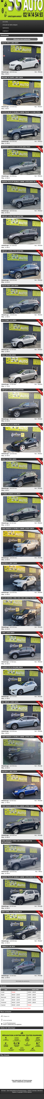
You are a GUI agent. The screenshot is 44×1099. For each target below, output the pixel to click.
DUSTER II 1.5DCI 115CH (9, 563)
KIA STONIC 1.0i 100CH (9, 320)
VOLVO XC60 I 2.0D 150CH (10, 286)
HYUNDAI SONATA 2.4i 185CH (11, 494)
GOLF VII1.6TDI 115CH (9, 355)
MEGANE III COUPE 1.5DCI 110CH (12, 77)
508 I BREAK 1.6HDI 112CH (10, 702)
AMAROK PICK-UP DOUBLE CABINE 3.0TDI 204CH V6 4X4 (20, 877)
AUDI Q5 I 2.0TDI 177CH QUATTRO (12, 251)
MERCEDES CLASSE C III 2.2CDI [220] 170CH (16, 147)
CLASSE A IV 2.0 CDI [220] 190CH (12, 667)
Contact (5, 31)
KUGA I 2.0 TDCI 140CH (9, 459)
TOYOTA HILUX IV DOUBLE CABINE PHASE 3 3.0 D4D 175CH (21, 112)
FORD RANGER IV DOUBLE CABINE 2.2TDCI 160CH (18, 528)
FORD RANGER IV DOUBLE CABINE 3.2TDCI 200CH (18, 737)
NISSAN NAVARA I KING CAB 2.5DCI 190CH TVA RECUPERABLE (22, 598)
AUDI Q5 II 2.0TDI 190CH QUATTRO (13, 390)
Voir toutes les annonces (22, 981)
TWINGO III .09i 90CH (8, 946)
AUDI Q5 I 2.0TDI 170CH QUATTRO (12, 216)
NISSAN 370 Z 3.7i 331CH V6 (10, 424)
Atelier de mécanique (10, 25)
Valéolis (29, 1092)
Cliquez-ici (6, 1016)
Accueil (5, 22)
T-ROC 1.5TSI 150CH (8, 632)
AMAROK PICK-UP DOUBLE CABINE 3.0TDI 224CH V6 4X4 (20, 181)
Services (6, 28)
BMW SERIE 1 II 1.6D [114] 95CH (12, 912)
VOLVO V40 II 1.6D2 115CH (10, 43)
